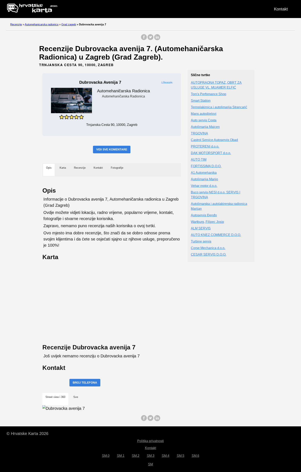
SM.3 (150, 455)
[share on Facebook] (144, 39)
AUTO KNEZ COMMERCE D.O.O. (216, 235)
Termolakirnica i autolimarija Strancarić (219, 107)
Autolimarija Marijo (204, 179)
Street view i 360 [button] (55, 397)
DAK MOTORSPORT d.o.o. (211, 153)
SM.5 (180, 455)
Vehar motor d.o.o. (204, 186)
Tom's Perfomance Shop (208, 94)
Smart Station (200, 101)
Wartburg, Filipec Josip (207, 222)
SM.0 (106, 455)
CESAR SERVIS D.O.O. (208, 254)
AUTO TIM (198, 159)
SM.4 (165, 455)
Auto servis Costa (203, 120)
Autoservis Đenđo (204, 215)
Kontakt (281, 9)
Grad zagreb (68, 24)
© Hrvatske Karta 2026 (27, 433)
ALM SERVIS (201, 228)
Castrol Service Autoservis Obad (214, 140)
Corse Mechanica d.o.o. (208, 248)
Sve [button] (75, 397)
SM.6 (195, 455)
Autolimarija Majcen (205, 127)
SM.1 (120, 455)
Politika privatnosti (150, 441)
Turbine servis (201, 241)
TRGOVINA (199, 133)
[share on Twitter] (150, 39)
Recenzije (16, 24)
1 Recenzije (166, 82)
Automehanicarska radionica (41, 24)
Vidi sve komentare (111, 149)
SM (150, 464)
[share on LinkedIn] (157, 39)
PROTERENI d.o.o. (205, 146)
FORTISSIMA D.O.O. (206, 166)
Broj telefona (85, 382)
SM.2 (135, 455)
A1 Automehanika (204, 173)
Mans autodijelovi (203, 114)
